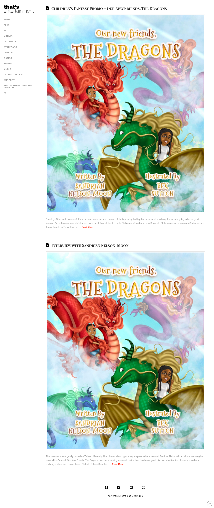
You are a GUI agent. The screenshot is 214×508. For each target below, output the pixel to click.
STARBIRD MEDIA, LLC (132, 496)
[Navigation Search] (18, 93)
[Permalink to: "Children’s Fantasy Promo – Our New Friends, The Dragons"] (125, 113)
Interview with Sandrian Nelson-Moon (89, 245)
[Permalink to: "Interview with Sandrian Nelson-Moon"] (125, 351)
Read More (87, 226)
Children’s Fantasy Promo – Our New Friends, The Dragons (109, 8)
